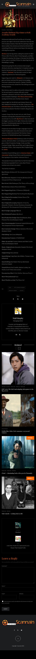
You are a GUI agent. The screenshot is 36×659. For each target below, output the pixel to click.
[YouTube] (21, 630)
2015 (10, 287)
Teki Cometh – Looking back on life (12, 513)
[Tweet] (18, 299)
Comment (4, 566)
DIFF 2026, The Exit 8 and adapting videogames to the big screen (18, 390)
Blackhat (18, 531)
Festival (18, 386)
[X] (18, 630)
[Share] (13, 299)
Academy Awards (13, 290)
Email (3, 593)
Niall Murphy (18, 318)
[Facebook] (14, 630)
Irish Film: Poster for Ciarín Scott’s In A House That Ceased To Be (18, 546)
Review (14, 470)
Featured (13, 386)
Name (3, 586)
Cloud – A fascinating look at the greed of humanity (17, 473)
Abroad (4, 386)
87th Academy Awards (20, 287)
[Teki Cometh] (18, 493)
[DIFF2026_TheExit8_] (18, 368)
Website (21, 593)
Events (8, 386)
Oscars (22, 290)
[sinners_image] (18, 410)
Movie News (9, 29)
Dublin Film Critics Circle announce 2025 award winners (16, 432)
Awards (4, 29)
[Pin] (22, 299)
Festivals (23, 386)
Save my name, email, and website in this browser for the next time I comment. (17, 602)
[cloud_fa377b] (18, 452)
